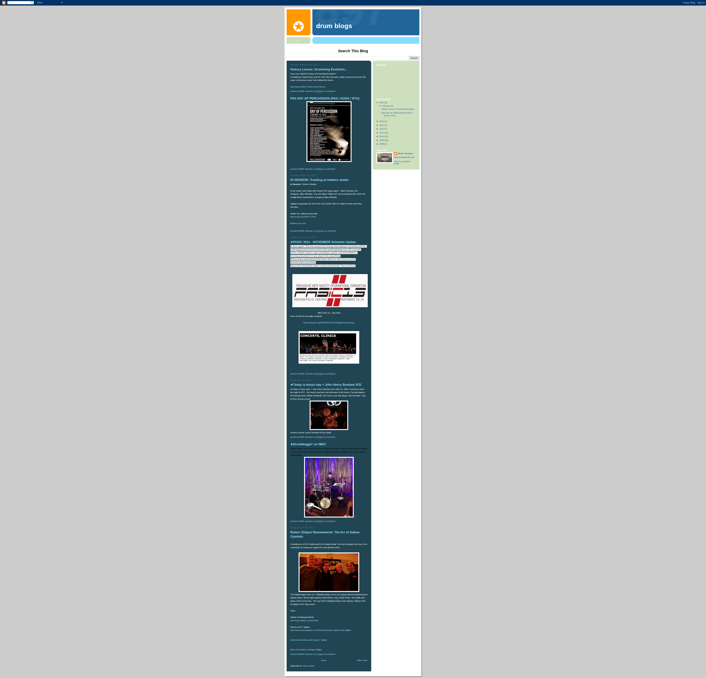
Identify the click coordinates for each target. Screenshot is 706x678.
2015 (381, 102)
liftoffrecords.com (298, 223)
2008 (381, 144)
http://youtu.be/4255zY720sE (303, 217)
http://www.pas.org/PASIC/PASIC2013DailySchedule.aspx (328, 323)
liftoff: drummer (405, 153)
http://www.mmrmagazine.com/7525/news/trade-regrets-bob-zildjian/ (320, 630)
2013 (381, 125)
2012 (381, 129)
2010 (381, 136)
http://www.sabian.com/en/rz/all (304, 620)
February (386, 106)
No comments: (329, 91)
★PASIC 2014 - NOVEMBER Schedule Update (323, 242)
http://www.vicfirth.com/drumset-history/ (308, 87)
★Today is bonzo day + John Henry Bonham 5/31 (325, 384)
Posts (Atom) (308, 666)
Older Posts (362, 660)
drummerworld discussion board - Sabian (308, 640)
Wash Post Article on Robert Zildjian (306, 650)
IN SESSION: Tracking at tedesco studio (319, 180)
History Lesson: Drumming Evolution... (318, 69)
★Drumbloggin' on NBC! (308, 444)
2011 (381, 133)
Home (323, 660)
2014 (381, 121)
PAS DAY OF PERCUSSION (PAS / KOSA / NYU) (324, 98)
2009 (381, 140)
